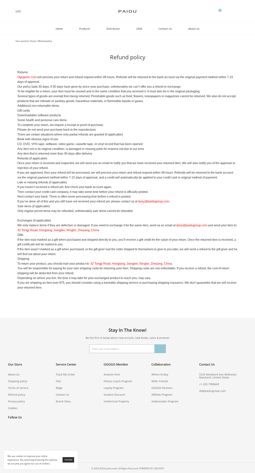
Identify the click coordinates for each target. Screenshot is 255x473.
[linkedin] (32, 437)
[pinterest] (32, 429)
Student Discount (114, 394)
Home (59, 28)
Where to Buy (159, 374)
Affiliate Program (161, 394)
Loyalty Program (114, 388)
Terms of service (18, 388)
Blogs (59, 388)
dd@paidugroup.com (212, 391)
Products (84, 28)
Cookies (13, 408)
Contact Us (165, 28)
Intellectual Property (116, 401)
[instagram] (42, 437)
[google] (11, 437)
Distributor (113, 28)
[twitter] (22, 429)
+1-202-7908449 (209, 384)
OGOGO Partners (162, 388)
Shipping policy (17, 381)
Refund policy (45, 41)
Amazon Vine (112, 374)
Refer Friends (159, 381)
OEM (139, 28)
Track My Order (65, 374)
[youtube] (42, 429)
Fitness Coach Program (118, 381)
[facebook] (11, 429)
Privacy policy (16, 401)
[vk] (22, 437)
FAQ (58, 381)
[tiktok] (11, 445)
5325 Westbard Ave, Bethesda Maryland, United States (217, 376)
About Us (194, 28)
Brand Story (63, 401)
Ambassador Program (164, 401)
